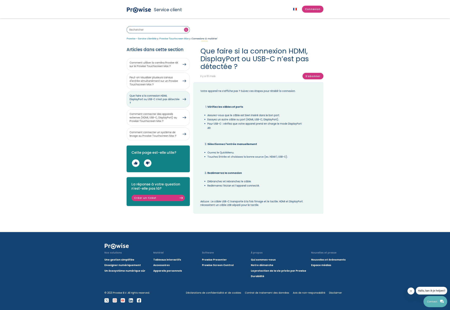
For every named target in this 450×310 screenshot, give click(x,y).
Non (147, 163)
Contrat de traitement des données (267, 293)
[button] (312, 9)
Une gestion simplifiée (119, 259)
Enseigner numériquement (122, 265)
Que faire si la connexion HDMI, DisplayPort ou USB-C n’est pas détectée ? (154, 99)
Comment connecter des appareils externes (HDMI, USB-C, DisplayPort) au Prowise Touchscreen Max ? (153, 117)
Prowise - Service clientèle (141, 38)
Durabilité (257, 276)
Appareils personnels (167, 271)
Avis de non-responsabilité (309, 293)
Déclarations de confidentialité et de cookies (213, 293)
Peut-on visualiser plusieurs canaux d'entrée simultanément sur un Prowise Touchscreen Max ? (154, 81)
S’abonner (313, 76)
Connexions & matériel (204, 38)
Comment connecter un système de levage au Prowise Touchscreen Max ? (153, 134)
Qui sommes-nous (263, 259)
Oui (135, 163)
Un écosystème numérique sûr (124, 271)
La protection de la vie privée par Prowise (278, 271)
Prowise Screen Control (218, 265)
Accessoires (161, 265)
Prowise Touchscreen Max (174, 38)
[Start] (116, 246)
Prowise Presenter (214, 259)
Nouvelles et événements (328, 259)
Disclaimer (335, 293)
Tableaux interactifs (167, 259)
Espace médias (321, 265)
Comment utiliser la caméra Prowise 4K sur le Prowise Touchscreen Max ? (154, 64)
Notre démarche (262, 265)
